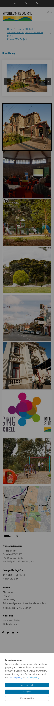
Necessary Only (27, 685)
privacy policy (15, 677)
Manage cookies (27, 698)
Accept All (27, 692)
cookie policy (33, 677)
